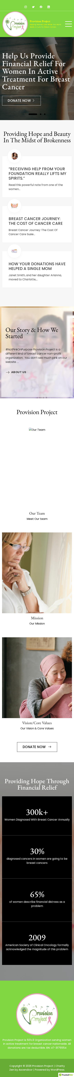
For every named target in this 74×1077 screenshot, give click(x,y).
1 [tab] (33, 114)
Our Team (37, 513)
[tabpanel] (37, 78)
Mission (37, 618)
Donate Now (20, 100)
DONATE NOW (35, 747)
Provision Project (40, 21)
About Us (18, 372)
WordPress (57, 1069)
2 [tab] (40, 114)
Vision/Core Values (37, 722)
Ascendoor (26, 1069)
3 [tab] (44, 114)
